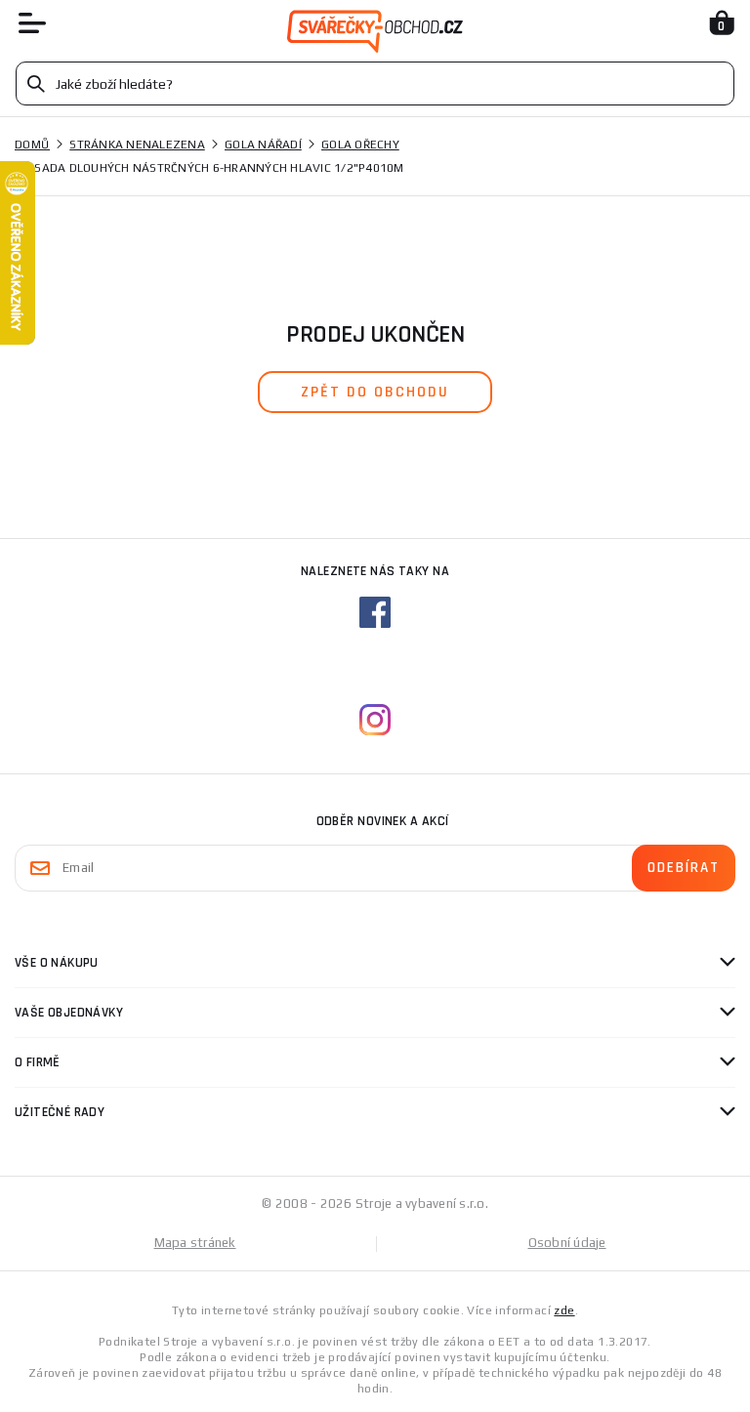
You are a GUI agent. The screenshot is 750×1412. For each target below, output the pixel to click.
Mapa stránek (195, 1242)
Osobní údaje (567, 1242)
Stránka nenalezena (137, 144)
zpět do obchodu (375, 392)
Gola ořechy (360, 144)
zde (564, 1310)
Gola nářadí (263, 144)
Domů (32, 144)
